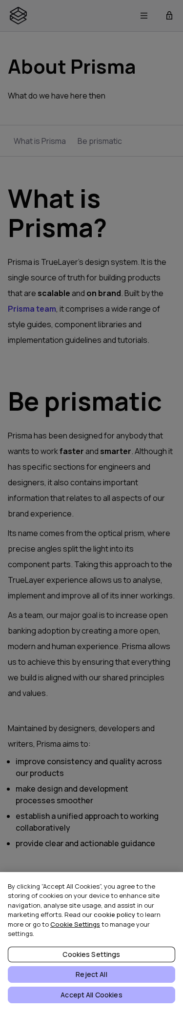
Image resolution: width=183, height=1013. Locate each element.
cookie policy (114, 914)
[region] (91, 942)
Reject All (91, 974)
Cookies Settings (91, 954)
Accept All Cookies (91, 994)
